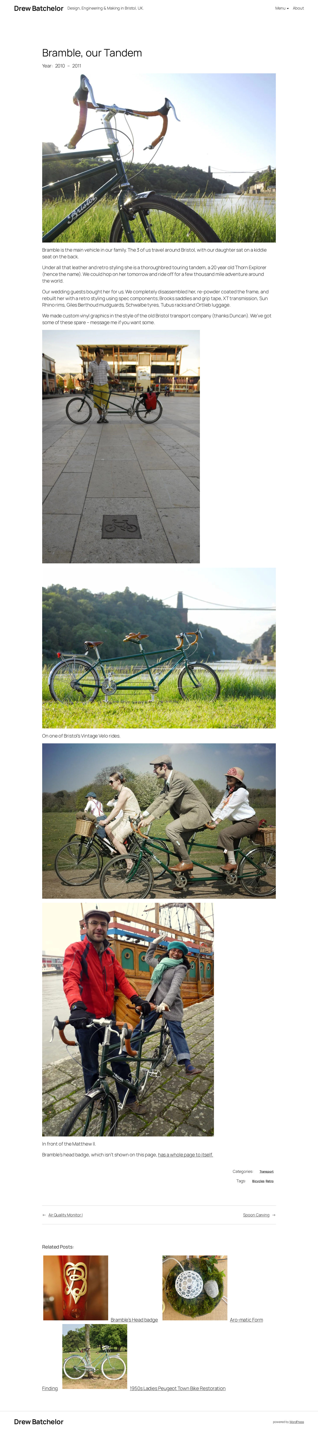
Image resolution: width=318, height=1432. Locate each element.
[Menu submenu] (288, 8)
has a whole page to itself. (185, 1154)
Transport (267, 1171)
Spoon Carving (256, 1214)
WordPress (296, 1422)
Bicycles (258, 1181)
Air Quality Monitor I (65, 1214)
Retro (270, 1181)
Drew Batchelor (38, 8)
